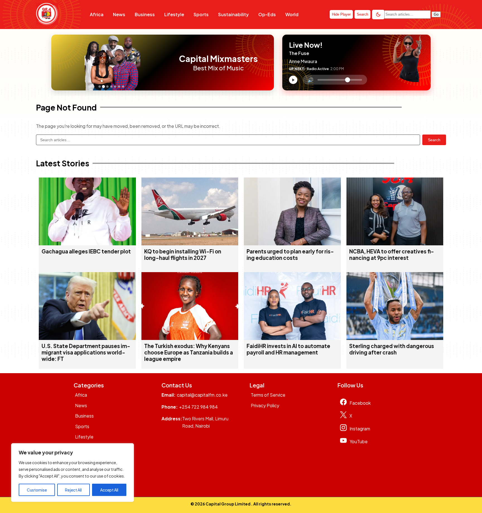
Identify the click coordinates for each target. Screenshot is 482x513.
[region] (72, 472)
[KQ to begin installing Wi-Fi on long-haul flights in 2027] (189, 243)
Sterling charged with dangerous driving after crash (391, 349)
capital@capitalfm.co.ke (202, 395)
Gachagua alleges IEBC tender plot (86, 251)
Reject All (73, 489)
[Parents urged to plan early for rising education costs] (292, 243)
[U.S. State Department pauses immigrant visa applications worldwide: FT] (87, 338)
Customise (37, 489)
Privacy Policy (265, 405)
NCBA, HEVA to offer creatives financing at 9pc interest (391, 254)
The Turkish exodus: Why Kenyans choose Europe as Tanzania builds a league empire (188, 352)
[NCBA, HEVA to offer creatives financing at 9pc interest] (395, 243)
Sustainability (233, 14)
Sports (201, 14)
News (119, 14)
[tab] (99, 86)
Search (434, 140)
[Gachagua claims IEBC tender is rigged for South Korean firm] (87, 243)
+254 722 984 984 (198, 407)
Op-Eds (267, 14)
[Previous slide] (57, 62)
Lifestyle (174, 14)
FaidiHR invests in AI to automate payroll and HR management (288, 349)
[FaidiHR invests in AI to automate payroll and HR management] (292, 338)
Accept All (109, 489)
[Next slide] (168, 62)
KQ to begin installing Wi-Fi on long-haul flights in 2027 (182, 254)
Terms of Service (268, 395)
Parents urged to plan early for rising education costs (290, 254)
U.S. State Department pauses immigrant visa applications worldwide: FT (86, 352)
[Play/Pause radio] (293, 80)
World (291, 14)
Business (145, 14)
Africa (96, 14)
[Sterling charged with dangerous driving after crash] (395, 338)
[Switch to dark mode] (378, 14)
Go (436, 14)
